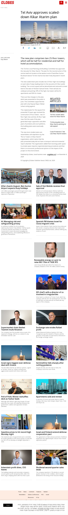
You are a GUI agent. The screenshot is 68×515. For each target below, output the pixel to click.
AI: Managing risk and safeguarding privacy (11, 222)
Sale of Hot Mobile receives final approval (50, 187)
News (6, 7)
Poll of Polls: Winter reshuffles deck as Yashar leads (14, 397)
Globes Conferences (33, 494)
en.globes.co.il (51, 154)
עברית (37, 497)
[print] (47, 48)
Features (38, 492)
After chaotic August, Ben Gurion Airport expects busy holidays (16, 187)
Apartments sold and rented (49, 396)
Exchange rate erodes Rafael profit (49, 328)
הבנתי (8, 505)
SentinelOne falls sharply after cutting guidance (50, 364)
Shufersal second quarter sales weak (50, 468)
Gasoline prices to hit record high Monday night (16, 433)
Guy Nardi (4, 59)
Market (45, 492)
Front (2, 7)
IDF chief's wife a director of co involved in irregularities (50, 293)
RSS (42, 494)
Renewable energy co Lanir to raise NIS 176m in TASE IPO (47, 261)
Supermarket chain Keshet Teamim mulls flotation (13, 328)
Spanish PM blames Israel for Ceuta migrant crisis (49, 222)
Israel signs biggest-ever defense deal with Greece (16, 364)
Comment (31, 492)
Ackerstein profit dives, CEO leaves (13, 468)
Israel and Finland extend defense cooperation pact (51, 433)
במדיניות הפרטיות (43, 508)
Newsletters (22, 494)
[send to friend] (53, 48)
